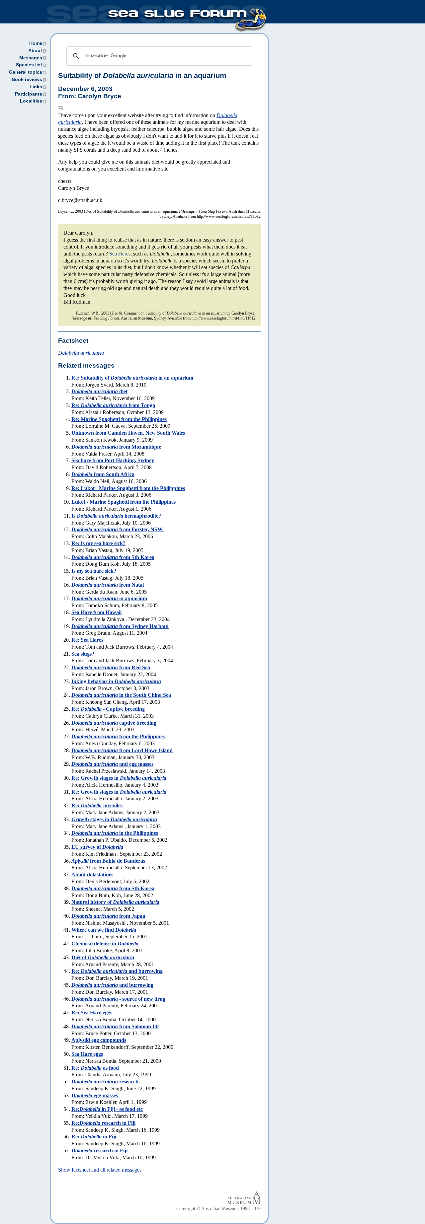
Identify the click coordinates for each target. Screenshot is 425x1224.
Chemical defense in (104, 943)
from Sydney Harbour (120, 626)
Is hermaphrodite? (116, 516)
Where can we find (103, 930)
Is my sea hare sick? (93, 571)
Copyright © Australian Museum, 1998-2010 (218, 1208)
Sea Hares (119, 253)
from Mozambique (116, 447)
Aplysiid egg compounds (98, 1040)
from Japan (108, 916)
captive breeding (113, 723)
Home (35, 43)
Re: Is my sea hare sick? (98, 543)
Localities (31, 101)
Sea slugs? (82, 654)
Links (36, 86)
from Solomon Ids (115, 1026)
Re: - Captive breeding (108, 709)
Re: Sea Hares (87, 640)
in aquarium (109, 598)
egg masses (94, 1095)
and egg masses (112, 764)
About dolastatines (92, 874)
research (104, 1081)
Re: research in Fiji (103, 1123)
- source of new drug (118, 999)
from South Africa (102, 474)
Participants (28, 94)
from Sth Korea (112, 557)
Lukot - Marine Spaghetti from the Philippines (123, 502)
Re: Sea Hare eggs (91, 1012)
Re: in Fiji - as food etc (107, 1109)
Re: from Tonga (113, 405)
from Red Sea (110, 667)
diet (99, 391)
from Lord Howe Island (122, 750)
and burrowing (112, 985)
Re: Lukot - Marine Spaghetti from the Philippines (128, 488)
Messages (30, 57)
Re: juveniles (97, 805)
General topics (25, 72)
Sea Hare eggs (87, 1054)
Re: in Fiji (93, 1136)
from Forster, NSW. (117, 529)
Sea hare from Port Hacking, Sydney (112, 460)
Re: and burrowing (117, 971)
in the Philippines (114, 833)
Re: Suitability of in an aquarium (132, 378)
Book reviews (27, 79)
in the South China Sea (121, 695)
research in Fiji (99, 1150)
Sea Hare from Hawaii (96, 612)
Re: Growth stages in (118, 778)
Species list (29, 64)
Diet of (102, 957)
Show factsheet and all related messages (99, 1170)
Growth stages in (114, 819)
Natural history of (115, 902)
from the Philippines (118, 736)
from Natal (107, 585)
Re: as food (95, 1068)
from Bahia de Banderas (108, 861)
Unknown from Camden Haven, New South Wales (128, 433)
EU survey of (97, 847)
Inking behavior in (116, 681)
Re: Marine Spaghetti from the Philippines (119, 419)
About (35, 50)
